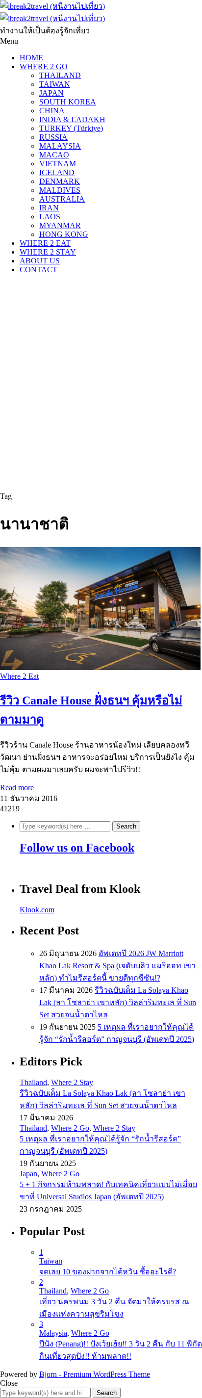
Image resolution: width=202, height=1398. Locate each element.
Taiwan (50, 1261)
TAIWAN (54, 84)
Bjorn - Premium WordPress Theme (94, 1374)
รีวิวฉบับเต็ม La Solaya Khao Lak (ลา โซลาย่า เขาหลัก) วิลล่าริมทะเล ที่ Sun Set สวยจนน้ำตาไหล (117, 1002)
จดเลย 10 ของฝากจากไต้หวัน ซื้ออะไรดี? (107, 1272)
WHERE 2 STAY (48, 252)
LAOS (49, 216)
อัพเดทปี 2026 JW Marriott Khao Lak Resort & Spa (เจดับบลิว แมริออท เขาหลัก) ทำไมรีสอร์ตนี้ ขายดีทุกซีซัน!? (117, 965)
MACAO (54, 155)
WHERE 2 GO (44, 66)
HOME (31, 57)
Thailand (33, 1082)
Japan (28, 1173)
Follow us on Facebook (77, 847)
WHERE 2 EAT (45, 243)
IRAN (49, 208)
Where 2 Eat (19, 676)
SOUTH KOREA (67, 102)
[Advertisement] (101, 383)
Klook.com (37, 910)
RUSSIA (53, 137)
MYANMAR (60, 225)
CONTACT (38, 269)
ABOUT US (40, 261)
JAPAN (51, 93)
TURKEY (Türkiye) (71, 128)
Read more (17, 787)
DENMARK (59, 181)
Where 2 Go (70, 1128)
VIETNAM (57, 163)
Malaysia (53, 1333)
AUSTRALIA (62, 199)
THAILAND (60, 75)
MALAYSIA (60, 146)
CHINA (52, 110)
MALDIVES (59, 190)
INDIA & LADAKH (72, 119)
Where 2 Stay (72, 1082)
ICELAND (57, 172)
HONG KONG (63, 234)
